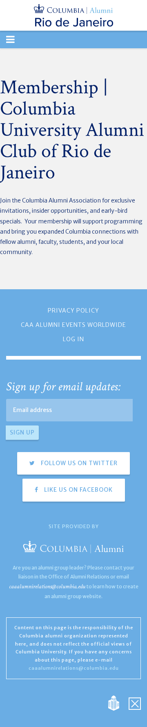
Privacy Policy (73, 310)
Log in (73, 339)
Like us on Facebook (77, 489)
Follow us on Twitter (78, 463)
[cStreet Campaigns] (135, 702)
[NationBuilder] (117, 702)
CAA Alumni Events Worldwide (73, 325)
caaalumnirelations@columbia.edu (47, 586)
